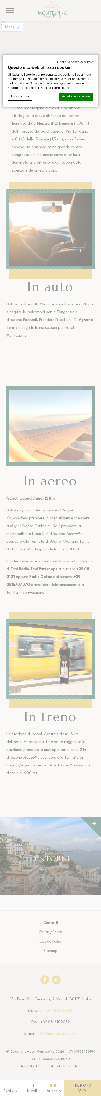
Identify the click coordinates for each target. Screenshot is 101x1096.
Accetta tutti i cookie (76, 96)
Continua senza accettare (75, 62)
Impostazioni (20, 96)
